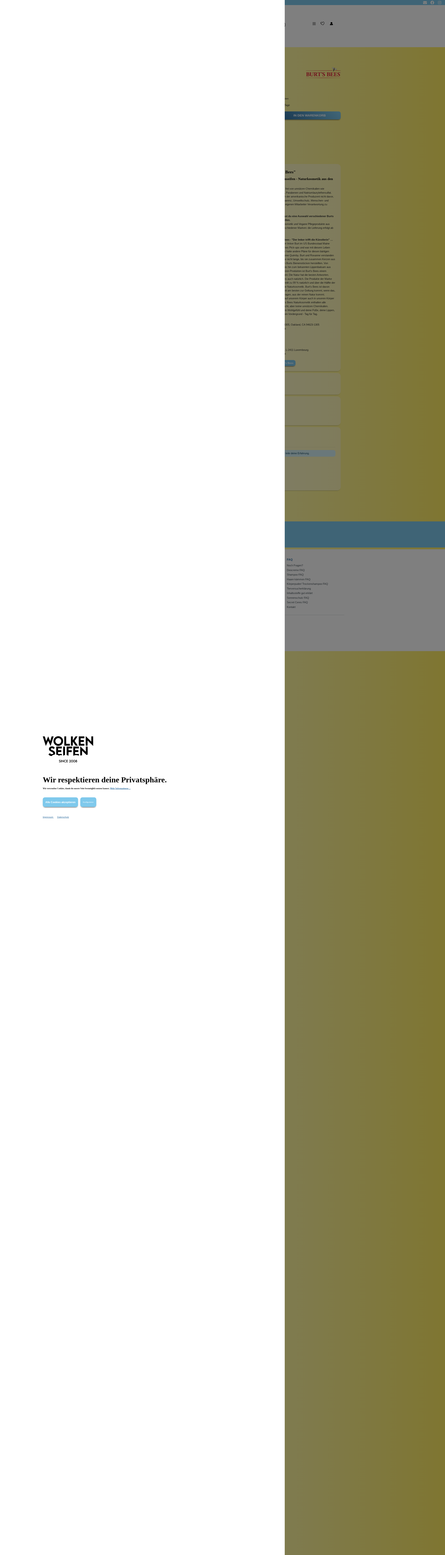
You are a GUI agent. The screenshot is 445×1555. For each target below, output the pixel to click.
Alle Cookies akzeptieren (60, 802)
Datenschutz (63, 817)
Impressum (48, 817)
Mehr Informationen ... (120, 788)
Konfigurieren (88, 802)
